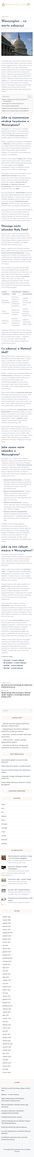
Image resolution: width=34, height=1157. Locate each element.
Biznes (3, 804)
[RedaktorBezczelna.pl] (15, 4)
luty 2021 (5, 1031)
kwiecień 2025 (7, 926)
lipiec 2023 (6, 967)
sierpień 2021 (7, 1012)
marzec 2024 (6, 942)
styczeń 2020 (7, 1072)
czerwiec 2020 (7, 1056)
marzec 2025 (6, 929)
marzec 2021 (6, 1028)
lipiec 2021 (6, 1015)
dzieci (17, 188)
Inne (2, 812)
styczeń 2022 (7, 996)
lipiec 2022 (6, 977)
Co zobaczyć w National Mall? (11, 106)
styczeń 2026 (7, 920)
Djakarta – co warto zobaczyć (10, 1094)
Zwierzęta (4, 839)
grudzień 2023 (7, 952)
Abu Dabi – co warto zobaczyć (13, 668)
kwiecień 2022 (7, 986)
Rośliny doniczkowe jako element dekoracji (14, 1127)
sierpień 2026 (7, 917)
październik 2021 (8, 1006)
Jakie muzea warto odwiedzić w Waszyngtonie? (16, 108)
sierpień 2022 (7, 974)
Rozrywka (4, 824)
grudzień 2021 (7, 999)
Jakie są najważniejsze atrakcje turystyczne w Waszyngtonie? (15, 100)
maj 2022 (5, 983)
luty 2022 (5, 993)
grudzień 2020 (7, 1037)
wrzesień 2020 (7, 1047)
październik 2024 (8, 932)
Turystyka (5, 17)
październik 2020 (8, 1044)
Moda (3, 820)
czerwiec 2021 (7, 1018)
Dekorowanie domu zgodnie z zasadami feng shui (16, 766)
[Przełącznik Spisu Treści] (29, 96)
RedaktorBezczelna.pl (19, 1149)
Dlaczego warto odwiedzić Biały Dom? (13, 103)
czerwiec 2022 (7, 980)
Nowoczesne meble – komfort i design (19, 879)
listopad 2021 (7, 1002)
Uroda (3, 832)
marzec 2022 (6, 990)
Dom (2, 808)
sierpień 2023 (7, 964)
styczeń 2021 (7, 1034)
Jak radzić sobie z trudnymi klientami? (19, 890)
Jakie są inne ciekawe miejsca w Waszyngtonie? (16, 111)
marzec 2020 (6, 1066)
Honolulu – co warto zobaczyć (13, 665)
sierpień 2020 (7, 1050)
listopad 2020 (7, 1041)
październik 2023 (8, 958)
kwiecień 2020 (7, 1063)
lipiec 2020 (6, 1053)
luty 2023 (5, 971)
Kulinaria (3, 816)
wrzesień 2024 (7, 936)
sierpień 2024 (7, 939)
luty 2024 (5, 945)
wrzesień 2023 (7, 961)
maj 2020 (5, 1059)
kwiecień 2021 (7, 1025)
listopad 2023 (7, 955)
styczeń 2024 (7, 948)
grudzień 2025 (7, 923)
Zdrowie (3, 836)
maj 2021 (5, 1021)
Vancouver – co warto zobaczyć (14, 660)
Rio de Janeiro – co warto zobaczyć (15, 663)
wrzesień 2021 (7, 1009)
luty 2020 (5, 1069)
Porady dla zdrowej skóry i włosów (11, 1117)
